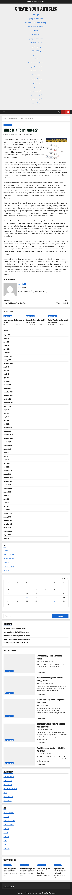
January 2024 (7, 431)
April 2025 (6, 378)
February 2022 (8, 513)
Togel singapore (9, 554)
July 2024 (6, 410)
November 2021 (8, 524)
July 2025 (6, 367)
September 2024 (8, 403)
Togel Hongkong (9, 812)
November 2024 (8, 395)
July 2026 (6, 338)
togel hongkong (9, 566)
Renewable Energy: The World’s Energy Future (35, 321)
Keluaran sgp (8, 784)
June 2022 (6, 499)
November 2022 (8, 481)
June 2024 (6, 413)
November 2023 (8, 438)
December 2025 (8, 363)
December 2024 (8, 392)
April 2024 (6, 420)
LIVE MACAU (8, 800)
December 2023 (8, 435)
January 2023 (7, 474)
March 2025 (7, 381)
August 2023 (7, 449)
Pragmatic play (8, 796)
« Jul (5, 608)
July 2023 (6, 453)
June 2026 (6, 342)
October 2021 (7, 528)
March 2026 (7, 353)
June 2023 (6, 456)
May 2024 (6, 417)
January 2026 (7, 360)
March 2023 (7, 467)
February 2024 (8, 428)
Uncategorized (8, 125)
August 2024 (7, 406)
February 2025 (8, 385)
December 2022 (8, 477)
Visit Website (25, 291)
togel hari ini (8, 780)
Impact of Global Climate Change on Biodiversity (17, 639)
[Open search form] (59, 112)
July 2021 (6, 538)
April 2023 (6, 463)
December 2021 (8, 520)
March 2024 (7, 424)
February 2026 (8, 356)
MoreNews (42, 893)
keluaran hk (7, 562)
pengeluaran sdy (36, 91)
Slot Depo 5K (8, 570)
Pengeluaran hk (9, 558)
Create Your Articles (36, 8)
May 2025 (6, 374)
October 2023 (7, 442)
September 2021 (8, 531)
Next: (62, 301)
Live (68, 112)
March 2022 (7, 510)
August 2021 (7, 535)
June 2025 (6, 370)
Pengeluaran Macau (10, 788)
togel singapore (9, 776)
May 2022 (6, 503)
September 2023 (8, 445)
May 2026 (6, 345)
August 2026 (7, 335)
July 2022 (6, 495)
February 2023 (8, 470)
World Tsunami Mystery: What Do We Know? (16, 643)
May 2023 (6, 460)
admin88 (7, 134)
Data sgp (6, 550)
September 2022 (8, 488)
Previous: (15, 301)
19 (27, 597)
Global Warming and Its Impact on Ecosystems (58, 321)
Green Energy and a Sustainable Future (14, 321)
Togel (5, 792)
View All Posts (40, 291)
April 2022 (6, 506)
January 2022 (7, 517)
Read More (42, 672)
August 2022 (7, 492)
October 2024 (7, 399)
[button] (4, 112)
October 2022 (7, 485)
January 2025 (7, 388)
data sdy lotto (36, 103)
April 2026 (7, 349)
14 (45, 594)
